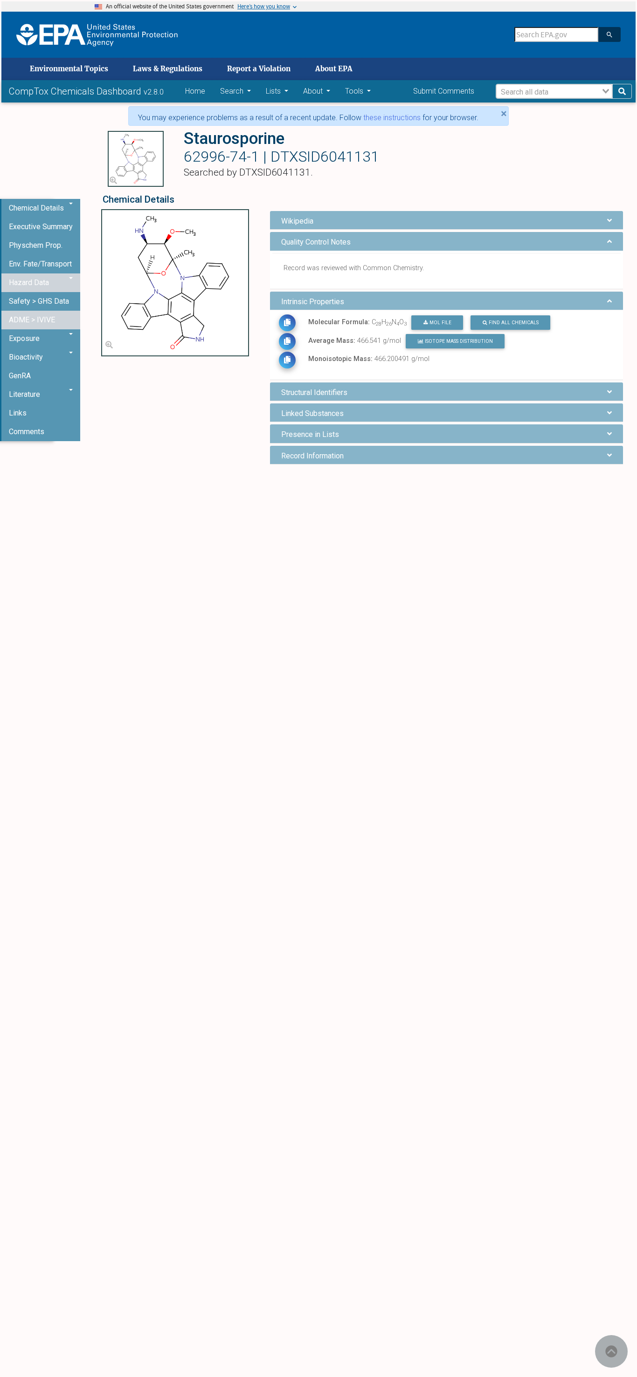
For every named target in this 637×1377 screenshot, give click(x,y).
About (314, 91)
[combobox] (554, 91)
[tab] (446, 220)
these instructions (392, 117)
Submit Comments (443, 91)
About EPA (334, 69)
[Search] (609, 34)
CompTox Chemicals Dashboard (76, 91)
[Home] (97, 34)
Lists (274, 91)
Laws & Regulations (167, 69)
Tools (355, 91)
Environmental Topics (69, 69)
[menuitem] (40, 227)
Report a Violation (259, 69)
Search (232, 91)
